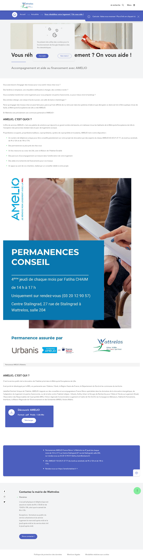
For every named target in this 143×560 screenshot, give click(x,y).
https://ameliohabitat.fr (67, 469)
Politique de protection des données (48, 555)
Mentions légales (73, 555)
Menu (129, 5)
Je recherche (115, 5)
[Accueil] (26, 5)
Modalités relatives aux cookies (97, 555)
